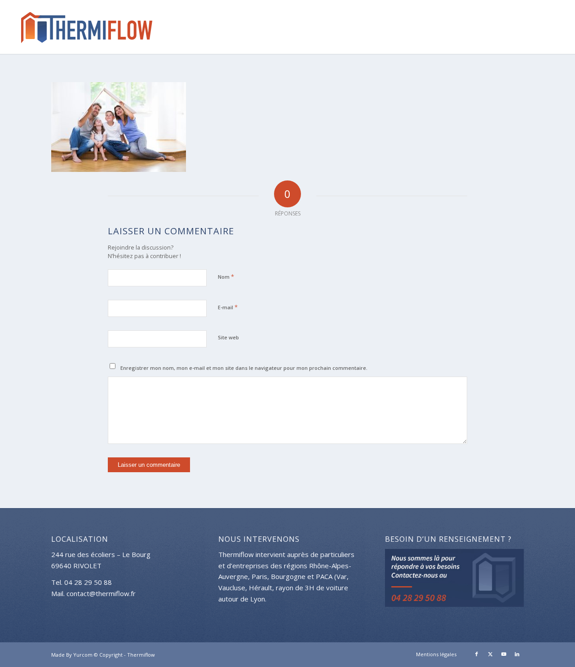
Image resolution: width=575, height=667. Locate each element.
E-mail (228, 307)
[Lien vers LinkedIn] (517, 654)
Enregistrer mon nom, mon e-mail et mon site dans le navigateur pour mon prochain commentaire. (243, 367)
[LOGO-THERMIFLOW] (83, 27)
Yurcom (83, 654)
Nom (226, 276)
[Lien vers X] (490, 654)
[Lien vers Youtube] (503, 654)
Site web (228, 337)
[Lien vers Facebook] (476, 654)
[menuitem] (433, 654)
